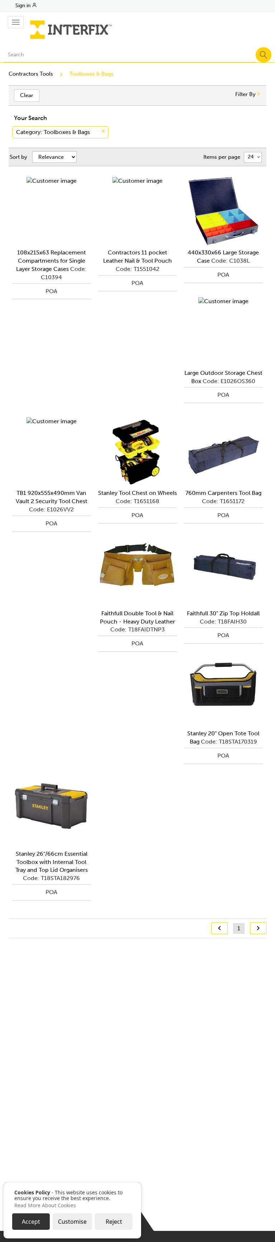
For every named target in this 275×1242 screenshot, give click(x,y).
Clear (26, 95)
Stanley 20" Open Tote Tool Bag (223, 737)
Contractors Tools (31, 74)
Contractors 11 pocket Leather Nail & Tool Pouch (137, 256)
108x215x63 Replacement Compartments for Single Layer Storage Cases (51, 260)
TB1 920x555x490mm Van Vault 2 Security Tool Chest (51, 497)
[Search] (263, 54)
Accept (31, 1222)
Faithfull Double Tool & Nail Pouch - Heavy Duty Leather (137, 617)
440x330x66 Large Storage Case (223, 256)
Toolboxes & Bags (91, 74)
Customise (72, 1222)
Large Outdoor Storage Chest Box (223, 376)
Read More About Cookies (45, 1205)
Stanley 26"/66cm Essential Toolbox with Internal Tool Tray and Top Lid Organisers (51, 862)
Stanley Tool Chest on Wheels (137, 492)
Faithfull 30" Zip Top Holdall (223, 613)
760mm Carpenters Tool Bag (223, 492)
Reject (114, 1222)
